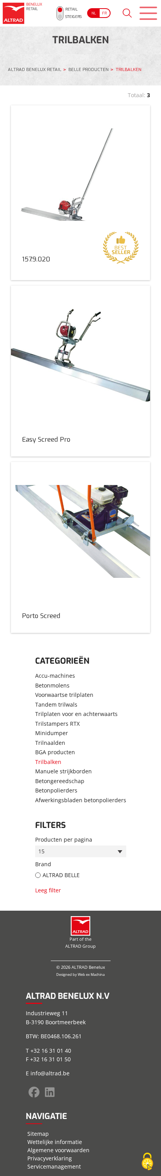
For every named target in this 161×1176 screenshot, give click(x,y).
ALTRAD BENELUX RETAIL (34, 70)
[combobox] (80, 851)
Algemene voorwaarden (58, 1150)
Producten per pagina (63, 839)
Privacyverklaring (49, 1158)
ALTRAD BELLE (61, 875)
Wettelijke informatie (54, 1142)
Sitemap (38, 1133)
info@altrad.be (50, 1073)
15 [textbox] (41, 851)
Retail (71, 9)
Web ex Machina (91, 974)
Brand (43, 864)
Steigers (73, 16)
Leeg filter (48, 890)
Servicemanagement (54, 1166)
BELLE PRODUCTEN (88, 70)
